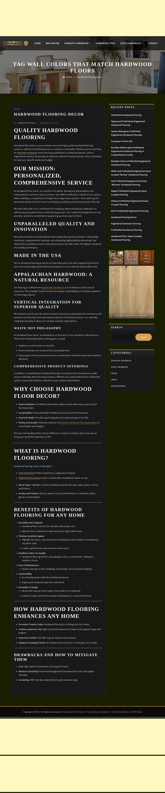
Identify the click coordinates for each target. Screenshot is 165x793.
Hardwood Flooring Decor (89, 77)
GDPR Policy (136, 712)
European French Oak (122, 141)
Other (114, 379)
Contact (153, 43)
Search (117, 327)
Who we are (52, 43)
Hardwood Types (105, 43)
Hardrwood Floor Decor (73, 712)
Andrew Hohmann (25, 122)
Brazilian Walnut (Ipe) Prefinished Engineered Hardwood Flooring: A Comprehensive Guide (127, 151)
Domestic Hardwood (76, 43)
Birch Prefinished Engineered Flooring (129, 210)
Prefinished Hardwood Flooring (126, 229)
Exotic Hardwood (131, 43)
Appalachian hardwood (52, 287)
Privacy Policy (92, 712)
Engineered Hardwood (30, 477)
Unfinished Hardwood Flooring (126, 115)
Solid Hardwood (26, 473)
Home (37, 43)
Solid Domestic (118, 385)
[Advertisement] (78, 18)
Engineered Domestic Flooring (126, 223)
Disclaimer (105, 712)
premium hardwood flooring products (78, 422)
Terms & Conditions (120, 712)
